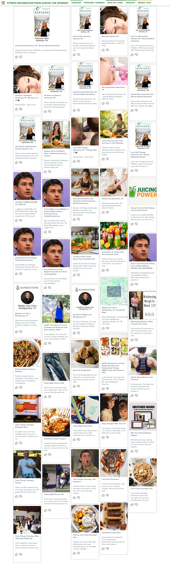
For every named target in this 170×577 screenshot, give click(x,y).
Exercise (76, 3)
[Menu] (3, 3)
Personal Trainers (94, 3)
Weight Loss (144, 3)
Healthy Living (115, 3)
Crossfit (130, 3)
